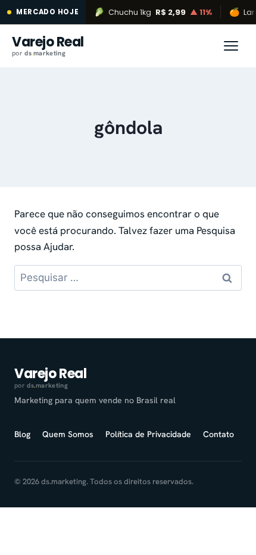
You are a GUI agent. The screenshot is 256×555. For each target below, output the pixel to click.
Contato (218, 434)
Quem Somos (67, 434)
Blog (22, 434)
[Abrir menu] (231, 46)
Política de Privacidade (148, 434)
